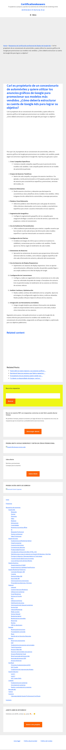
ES (27, 10)
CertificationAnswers (33, 4)
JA (43, 10)
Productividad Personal (18, 549)
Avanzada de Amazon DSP (18, 658)
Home (5, 46)
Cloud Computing (16, 543)
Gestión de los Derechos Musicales (21, 636)
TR (41, 10)
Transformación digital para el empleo (22, 558)
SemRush (11, 663)
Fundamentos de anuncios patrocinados (22, 645)
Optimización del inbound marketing (22, 605)
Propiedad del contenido (18, 632)
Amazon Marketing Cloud (18, 654)
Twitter (10, 691)
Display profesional (16, 534)
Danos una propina (33, 724)
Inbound (13, 587)
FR (25, 10)
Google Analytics (13, 563)
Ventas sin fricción (16, 596)
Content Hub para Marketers (19, 589)
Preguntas (9, 503)
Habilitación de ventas (17, 603)
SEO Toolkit (14, 667)
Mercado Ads (12, 689)
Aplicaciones (14, 523)
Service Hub (14, 607)
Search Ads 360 (15, 578)
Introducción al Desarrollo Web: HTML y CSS (24, 552)
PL (37, 10)
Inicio (7, 499)
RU (35, 10)
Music (12, 634)
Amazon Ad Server (16, 660)
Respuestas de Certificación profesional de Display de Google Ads (30, 46)
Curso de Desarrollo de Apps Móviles (21, 561)
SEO (12, 598)
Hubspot (11, 585)
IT (30, 10)
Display (13, 514)
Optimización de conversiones (20, 581)
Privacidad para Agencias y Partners (21, 583)
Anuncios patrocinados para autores (21, 652)
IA (11, 529)
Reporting (14, 620)
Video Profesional (16, 536)
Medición (13, 521)
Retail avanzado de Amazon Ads (20, 656)
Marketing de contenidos (18, 618)
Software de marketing (17, 592)
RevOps (13, 623)
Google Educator (13, 672)
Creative (13, 574)
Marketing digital (16, 616)
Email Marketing (16, 594)
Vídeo (12, 518)
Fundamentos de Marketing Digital (21, 541)
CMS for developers (16, 625)
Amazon (10, 638)
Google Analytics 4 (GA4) (18, 565)
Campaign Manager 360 (18, 572)
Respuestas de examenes (13, 507)
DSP (12, 643)
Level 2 (13, 676)
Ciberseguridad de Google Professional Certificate (25, 696)
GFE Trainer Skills (16, 678)
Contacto (8, 700)
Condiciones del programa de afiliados (22, 669)
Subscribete (33, 474)
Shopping (14, 516)
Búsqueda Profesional (17, 532)
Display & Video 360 (16, 576)
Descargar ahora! (33, 431)
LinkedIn (10, 680)
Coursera (11, 694)
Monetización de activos (18, 629)
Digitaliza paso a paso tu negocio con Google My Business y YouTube (31, 554)
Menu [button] (34, 15)
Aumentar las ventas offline (19, 527)
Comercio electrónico (17, 545)
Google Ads (11, 510)
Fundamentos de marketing (19, 683)
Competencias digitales (18, 547)
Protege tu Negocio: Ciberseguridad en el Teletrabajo (26, 556)
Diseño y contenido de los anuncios (21, 687)
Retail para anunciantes (18, 640)
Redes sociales (15, 612)
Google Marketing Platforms (17, 569)
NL (39, 10)
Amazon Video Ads (16, 649)
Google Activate (13, 538)
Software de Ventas (16, 601)
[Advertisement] (33, 32)
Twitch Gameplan (16, 647)
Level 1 (13, 674)
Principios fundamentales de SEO (21, 665)
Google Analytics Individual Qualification (23, 567)
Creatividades (15, 525)
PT (33, 10)
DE (29, 10)
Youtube (10, 627)
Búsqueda (14, 512)
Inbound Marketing (16, 609)
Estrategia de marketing (18, 685)
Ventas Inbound (15, 614)
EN (23, 10)
